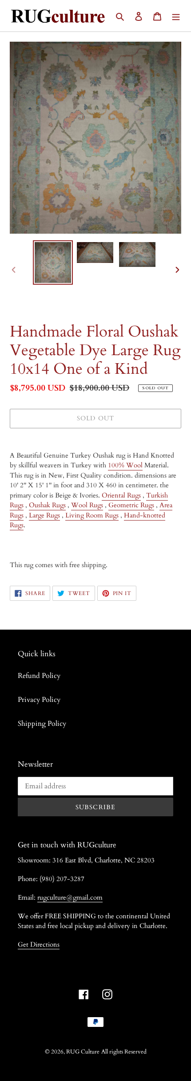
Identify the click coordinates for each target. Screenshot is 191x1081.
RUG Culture (82, 1052)
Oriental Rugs (121, 495)
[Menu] (176, 15)
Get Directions (39, 944)
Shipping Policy (42, 723)
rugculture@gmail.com (70, 897)
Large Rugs (44, 515)
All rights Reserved (124, 1052)
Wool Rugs (87, 505)
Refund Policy (39, 676)
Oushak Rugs (47, 505)
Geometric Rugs (131, 505)
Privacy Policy (39, 700)
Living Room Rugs (92, 515)
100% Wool (125, 465)
